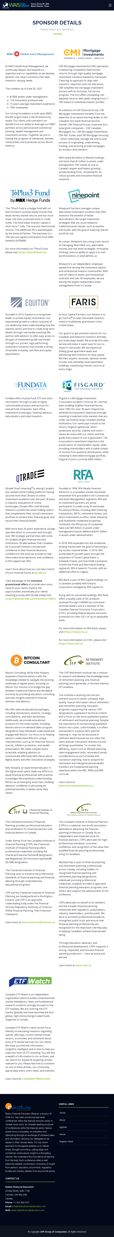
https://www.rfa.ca (75, 632)
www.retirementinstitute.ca (76, 785)
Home (62, 1112)
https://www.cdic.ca (71, 643)
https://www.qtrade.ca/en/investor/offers (30, 598)
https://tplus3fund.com (33, 252)
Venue (62, 1134)
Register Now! (66, 1141)
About (62, 1119)
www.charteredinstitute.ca (38, 922)
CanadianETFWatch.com (36, 1078)
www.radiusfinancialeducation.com (28, 1210)
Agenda (63, 1127)
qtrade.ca (40, 572)
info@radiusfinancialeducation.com (29, 1206)
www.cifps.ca (83, 965)
